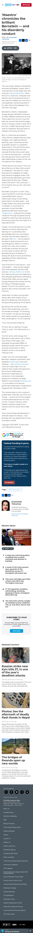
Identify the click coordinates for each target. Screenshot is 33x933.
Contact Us (7, 838)
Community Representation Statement (16, 861)
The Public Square (9, 914)
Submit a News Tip (9, 846)
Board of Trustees (9, 823)
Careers (6, 835)
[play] (3, 931)
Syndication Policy (9, 899)
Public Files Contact (9, 805)
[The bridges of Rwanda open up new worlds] (15, 746)
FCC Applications (9, 895)
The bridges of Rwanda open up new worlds (13, 760)
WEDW (14, 802)
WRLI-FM (21, 803)
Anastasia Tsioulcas (9, 38)
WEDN (9, 802)
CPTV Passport (8, 868)
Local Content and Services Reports (15, 910)
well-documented (21, 364)
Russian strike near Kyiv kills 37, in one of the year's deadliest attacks (15, 671)
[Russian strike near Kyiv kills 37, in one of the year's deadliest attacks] (15, 655)
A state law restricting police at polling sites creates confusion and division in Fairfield (17, 558)
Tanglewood (7, 213)
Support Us (7, 842)
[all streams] (30, 931)
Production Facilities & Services (13, 906)
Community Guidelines (11, 864)
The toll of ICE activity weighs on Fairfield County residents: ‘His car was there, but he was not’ (17, 604)
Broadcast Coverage (10, 888)
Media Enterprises (9, 831)
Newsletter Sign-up (9, 850)
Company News (8, 812)
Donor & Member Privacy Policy (13, 877)
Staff (5, 820)
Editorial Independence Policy (13, 903)
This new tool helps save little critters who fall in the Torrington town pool (17, 581)
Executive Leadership (10, 816)
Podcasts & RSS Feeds (11, 853)
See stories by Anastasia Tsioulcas (19, 514)
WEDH (5, 802)
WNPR (12, 803)
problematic (14, 362)
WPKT (16, 803)
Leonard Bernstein (17, 93)
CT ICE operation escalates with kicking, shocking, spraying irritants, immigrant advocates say (17, 592)
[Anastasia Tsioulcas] (6, 505)
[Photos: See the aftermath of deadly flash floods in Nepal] (15, 700)
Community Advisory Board (12, 827)
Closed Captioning (9, 891)
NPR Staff (5, 721)
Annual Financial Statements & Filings (15, 884)
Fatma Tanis (5, 767)
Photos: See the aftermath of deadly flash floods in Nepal (16, 714)
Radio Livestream (9, 857)
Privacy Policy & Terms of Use (13, 880)
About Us (6, 808)
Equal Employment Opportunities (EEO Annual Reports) (16, 872)
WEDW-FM (6, 803)
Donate (27, 5)
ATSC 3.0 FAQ (18, 805)
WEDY (18, 802)
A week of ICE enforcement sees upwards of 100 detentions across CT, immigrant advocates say (16, 570)
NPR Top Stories (14, 489)
